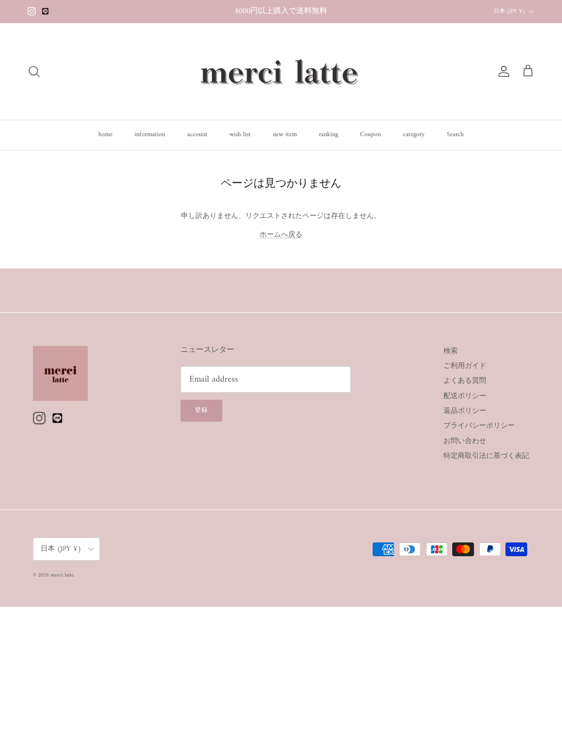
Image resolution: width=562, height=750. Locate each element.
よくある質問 (464, 380)
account (197, 135)
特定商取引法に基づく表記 (486, 456)
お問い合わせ (464, 441)
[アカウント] (501, 71)
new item (285, 135)
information (149, 135)
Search (455, 135)
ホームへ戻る (281, 234)
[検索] (34, 71)
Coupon (370, 135)
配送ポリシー (464, 396)
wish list (240, 135)
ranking (328, 135)
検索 (450, 351)
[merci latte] (281, 71)
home (105, 135)
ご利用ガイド (464, 366)
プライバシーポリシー (479, 425)
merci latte (62, 575)
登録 (201, 410)
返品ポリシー (464, 411)
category (414, 135)
